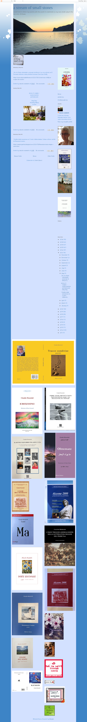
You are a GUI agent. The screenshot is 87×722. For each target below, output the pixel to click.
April (63, 300)
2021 (61, 252)
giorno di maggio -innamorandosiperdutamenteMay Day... (66, 286)
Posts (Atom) (38, 160)
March (64, 303)
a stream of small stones (33, 7)
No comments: (40, 84)
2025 (62, 242)
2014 (61, 325)
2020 (62, 309)
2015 (61, 322)
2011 (61, 333)
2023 (62, 247)
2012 (61, 330)
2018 (61, 314)
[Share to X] (51, 84)
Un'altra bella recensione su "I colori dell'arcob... (65, 294)
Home (34, 156)
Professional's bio (63, 100)
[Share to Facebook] (52, 84)
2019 (61, 311)
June (63, 271)
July (63, 268)
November (65, 257)
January (64, 306)
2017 (61, 317)
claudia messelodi (64, 113)
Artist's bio (61, 97)
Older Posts (51, 156)
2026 (62, 239)
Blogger (52, 719)
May (63, 273)
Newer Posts (18, 156)
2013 (61, 327)
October (64, 260)
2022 (62, 250)
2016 (61, 319)
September (65, 263)
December (65, 255)
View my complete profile (65, 122)
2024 (61, 245)
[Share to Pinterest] (53, 84)
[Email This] (48, 84)
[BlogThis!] (49, 84)
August (64, 265)
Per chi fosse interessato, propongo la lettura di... (65, 278)
